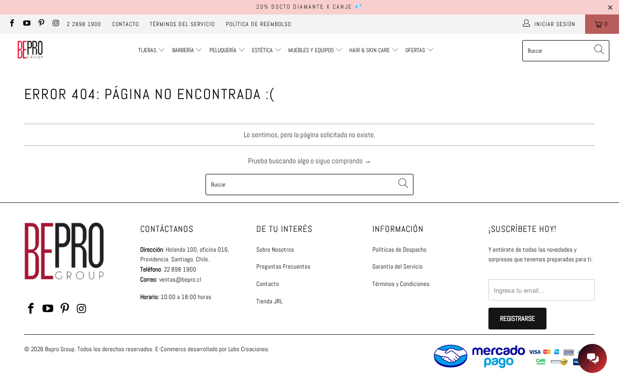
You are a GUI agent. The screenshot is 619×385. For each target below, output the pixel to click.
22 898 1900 (180, 269)
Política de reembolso (258, 24)
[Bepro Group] (30, 51)
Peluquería (222, 50)
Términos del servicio (182, 24)
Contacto (125, 24)
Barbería (183, 50)
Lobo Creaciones (248, 349)
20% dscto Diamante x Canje (304, 7)
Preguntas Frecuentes (283, 266)
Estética (262, 50)
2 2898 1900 (84, 24)
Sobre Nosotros (275, 249)
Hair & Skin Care (370, 50)
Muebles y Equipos (311, 50)
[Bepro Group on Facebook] (11, 24)
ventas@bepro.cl (180, 279)
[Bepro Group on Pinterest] (41, 24)
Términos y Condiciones (400, 284)
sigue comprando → (343, 160)
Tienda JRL (269, 301)
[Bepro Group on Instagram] (55, 24)
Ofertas (416, 50)
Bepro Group (59, 349)
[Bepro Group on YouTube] (26, 24)
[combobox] (565, 50)
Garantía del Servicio (397, 266)
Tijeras (147, 50)
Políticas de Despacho (399, 249)
